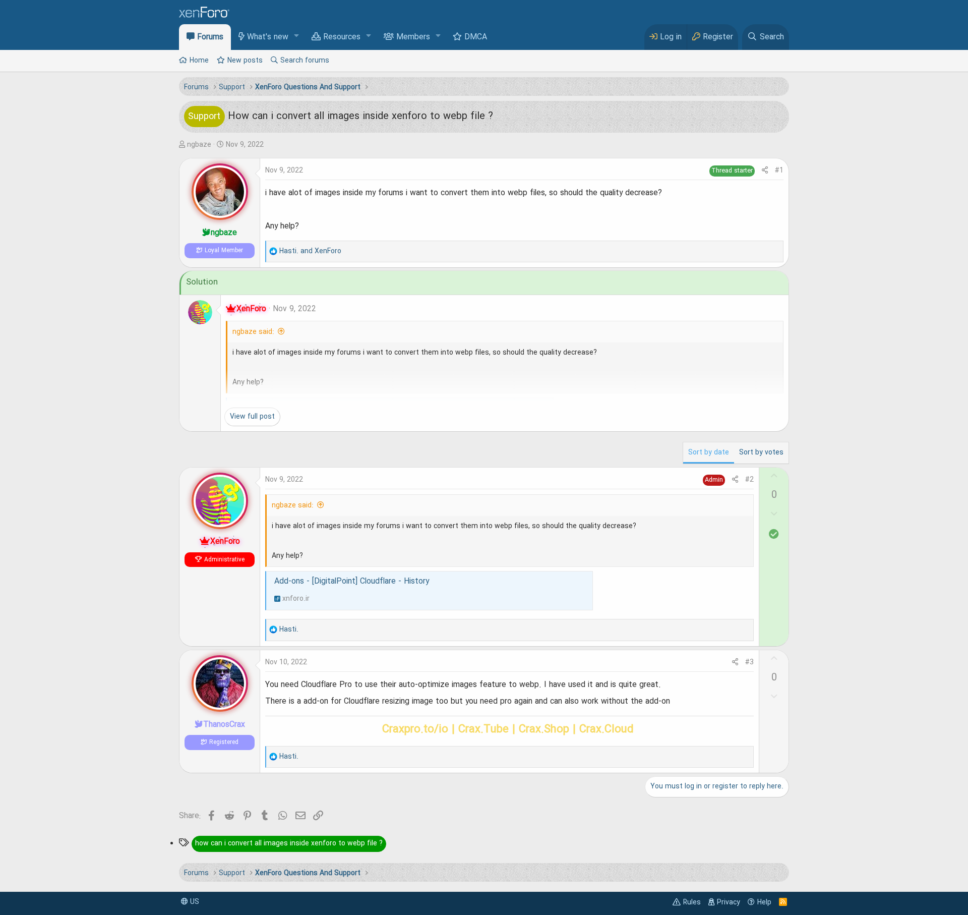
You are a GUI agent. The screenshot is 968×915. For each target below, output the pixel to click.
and (310, 251)
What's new (267, 37)
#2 (749, 479)
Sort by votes (761, 452)
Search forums (304, 60)
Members (413, 37)
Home (199, 60)
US (193, 901)
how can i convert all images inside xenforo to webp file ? (289, 843)
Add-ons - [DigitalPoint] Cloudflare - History (351, 582)
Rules (692, 902)
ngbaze (199, 144)
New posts (245, 60)
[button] (296, 36)
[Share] (764, 171)
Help (764, 902)
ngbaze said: (253, 331)
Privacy (728, 902)
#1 (779, 170)
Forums (210, 37)
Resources (341, 37)
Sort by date (708, 452)
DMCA (475, 37)
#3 (749, 662)
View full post (252, 416)
